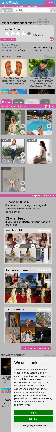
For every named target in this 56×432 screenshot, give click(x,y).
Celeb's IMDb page (11, 45)
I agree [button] (33, 412)
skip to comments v (43, 195)
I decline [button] (33, 419)
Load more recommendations (36, 348)
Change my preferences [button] (33, 425)
